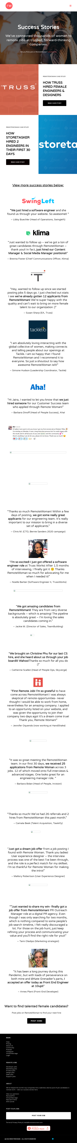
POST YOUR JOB (38, 1115)
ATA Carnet (10, 1102)
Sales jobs (9, 1074)
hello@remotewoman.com (33, 1122)
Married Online (11, 1100)
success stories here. (30, 1090)
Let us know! (52, 52)
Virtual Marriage (12, 1053)
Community (10, 1048)
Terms (8, 1122)
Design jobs (10, 1073)
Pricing (8, 1044)
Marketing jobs (11, 1069)
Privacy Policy (17, 1122)
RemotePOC (10, 1096)
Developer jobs (11, 1067)
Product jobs (10, 1071)
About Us (9, 1046)
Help (8, 1042)
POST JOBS (36, 1021)
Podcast (9, 1050)
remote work (10, 1090)
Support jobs (11, 1076)
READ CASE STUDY (54, 103)
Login (8, 1055)
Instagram (9, 1051)
